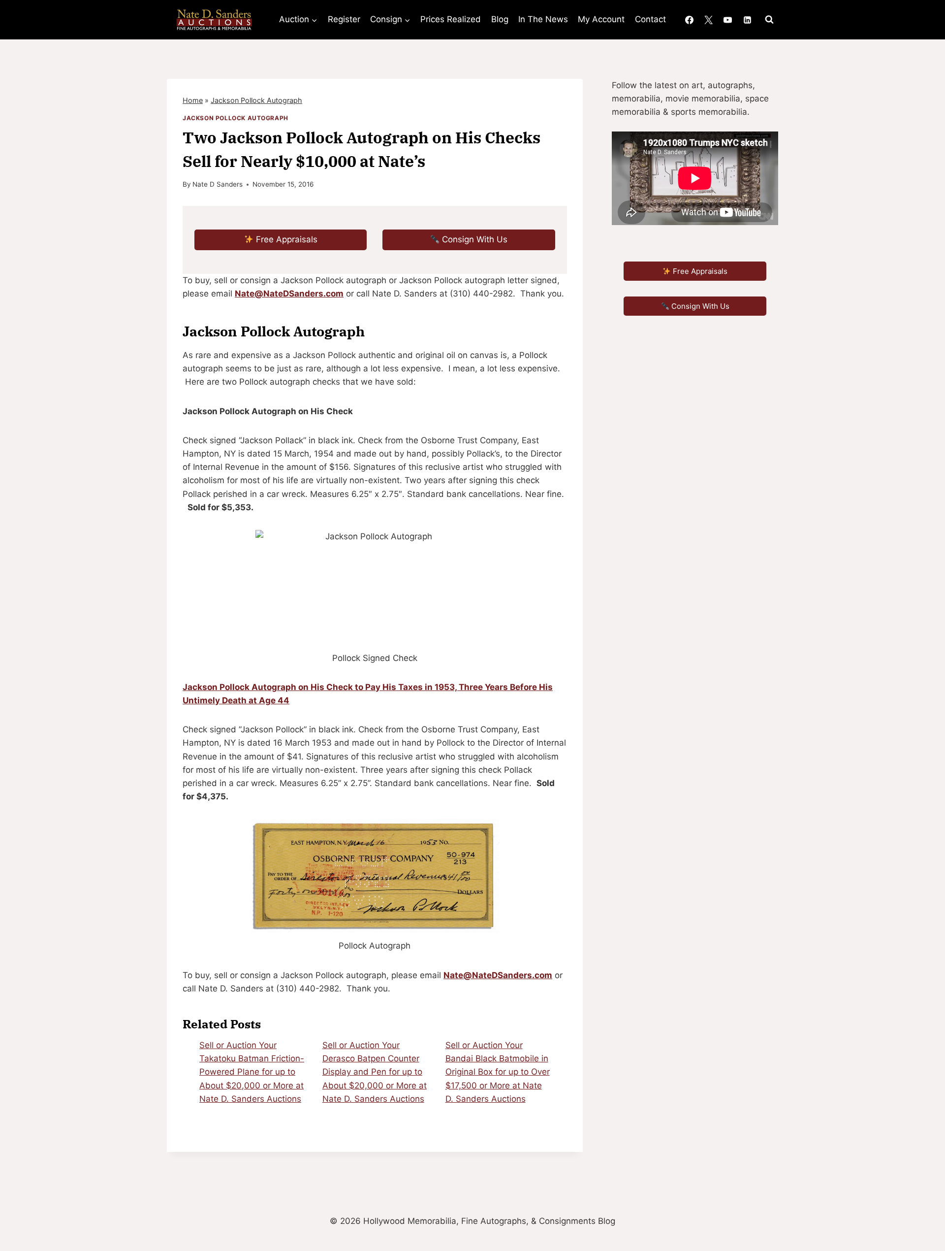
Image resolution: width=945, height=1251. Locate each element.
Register (344, 19)
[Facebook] (689, 19)
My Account (601, 19)
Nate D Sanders (217, 184)
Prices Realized (450, 19)
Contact (650, 19)
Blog (499, 19)
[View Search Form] (769, 20)
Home (193, 100)
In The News (543, 19)
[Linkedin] (747, 19)
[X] (708, 19)
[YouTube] (728, 19)
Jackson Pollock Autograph (256, 100)
